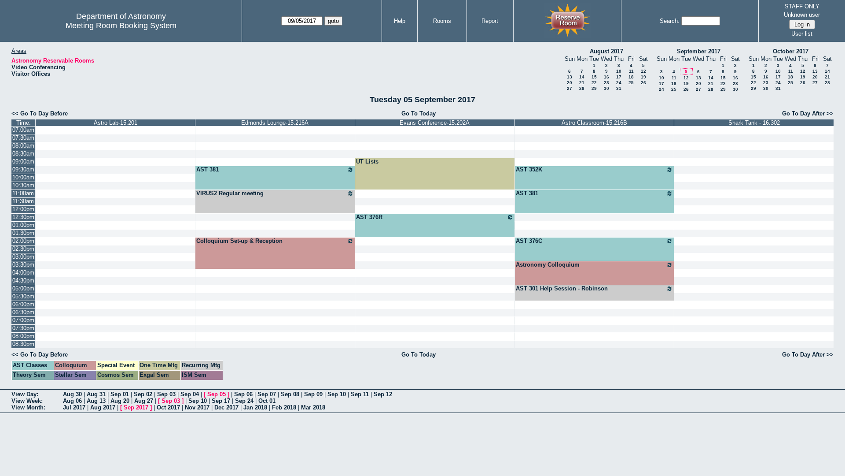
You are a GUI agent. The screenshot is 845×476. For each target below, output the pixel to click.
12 (643, 71)
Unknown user (802, 14)
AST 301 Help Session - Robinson (562, 288)
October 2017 (790, 51)
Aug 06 (72, 401)
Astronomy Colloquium (548, 264)
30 (606, 88)
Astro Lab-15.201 (115, 122)
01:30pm (23, 233)
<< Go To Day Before (39, 113)
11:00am (23, 193)
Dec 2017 (226, 407)
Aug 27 (143, 401)
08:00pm (23, 336)
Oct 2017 (168, 407)
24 (618, 82)
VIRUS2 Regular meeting (230, 193)
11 (631, 71)
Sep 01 (119, 394)
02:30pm (23, 248)
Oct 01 (267, 401)
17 (618, 76)
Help (399, 21)
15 (594, 76)
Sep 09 (313, 394)
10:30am (23, 185)
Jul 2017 (74, 407)
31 (618, 88)
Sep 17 (221, 401)
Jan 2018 (255, 407)
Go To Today (418, 113)
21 (581, 82)
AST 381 (207, 169)
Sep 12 (383, 394)
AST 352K (529, 169)
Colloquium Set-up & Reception (239, 241)
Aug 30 (72, 394)
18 (631, 76)
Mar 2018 (313, 407)
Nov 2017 (197, 407)
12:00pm (23, 209)
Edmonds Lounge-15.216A (275, 122)
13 (569, 76)
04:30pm (23, 280)
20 (569, 82)
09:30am (23, 169)
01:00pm (23, 225)
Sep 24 (244, 401)
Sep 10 (336, 394)
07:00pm (23, 320)
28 (581, 88)
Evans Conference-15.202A (435, 122)
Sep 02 (143, 394)
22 (594, 82)
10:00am (23, 177)
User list (801, 33)
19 (643, 76)
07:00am (23, 129)
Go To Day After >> (808, 113)
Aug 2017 (102, 407)
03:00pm (23, 256)
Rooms (442, 21)
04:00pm (23, 272)
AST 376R (369, 217)
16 (606, 76)
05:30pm (23, 296)
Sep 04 (189, 394)
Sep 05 (216, 394)
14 (581, 76)
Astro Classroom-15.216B (594, 122)
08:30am (23, 153)
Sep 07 (266, 394)
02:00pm (23, 241)
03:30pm (23, 264)
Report (489, 21)
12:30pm (23, 217)
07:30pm (23, 328)
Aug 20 (119, 401)
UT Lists (367, 161)
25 (631, 82)
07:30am (23, 137)
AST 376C (529, 241)
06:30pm (23, 312)
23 (606, 82)
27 (569, 88)
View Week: (27, 401)
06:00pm (23, 304)
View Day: (24, 394)
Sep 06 (243, 394)
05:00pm (23, 288)
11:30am (23, 201)
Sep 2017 (136, 407)
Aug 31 (96, 394)
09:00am (23, 161)
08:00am (23, 145)
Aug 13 (96, 401)
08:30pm (23, 344)
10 (618, 71)
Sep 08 (290, 394)
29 (594, 88)
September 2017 (698, 51)
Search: (670, 21)
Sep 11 (360, 394)
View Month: (28, 407)
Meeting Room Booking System (121, 25)
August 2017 (606, 51)
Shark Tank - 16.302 (754, 122)
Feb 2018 (284, 407)
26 (643, 82)
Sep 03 (166, 394)
